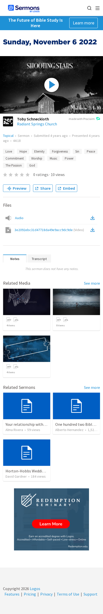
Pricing (30, 594)
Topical (8, 135)
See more (92, 283)
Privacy (46, 594)
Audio (19, 218)
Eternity (39, 151)
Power (69, 158)
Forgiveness (60, 151)
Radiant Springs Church (37, 123)
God (32, 165)
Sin (77, 151)
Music (53, 158)
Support (91, 594)
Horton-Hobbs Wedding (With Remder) (39, 470)
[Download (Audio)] (94, 218)
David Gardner (16, 476)
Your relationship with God (28, 424)
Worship (36, 158)
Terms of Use (68, 594)
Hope (23, 151)
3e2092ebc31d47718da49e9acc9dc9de (49, 230)
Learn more (83, 23)
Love (9, 151)
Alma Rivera (14, 430)
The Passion (14, 165)
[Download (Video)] (94, 230)
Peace (91, 151)
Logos (34, 588)
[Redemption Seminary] (51, 519)
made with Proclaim (82, 119)
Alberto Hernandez (69, 430)
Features (12, 594)
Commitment (15, 158)
